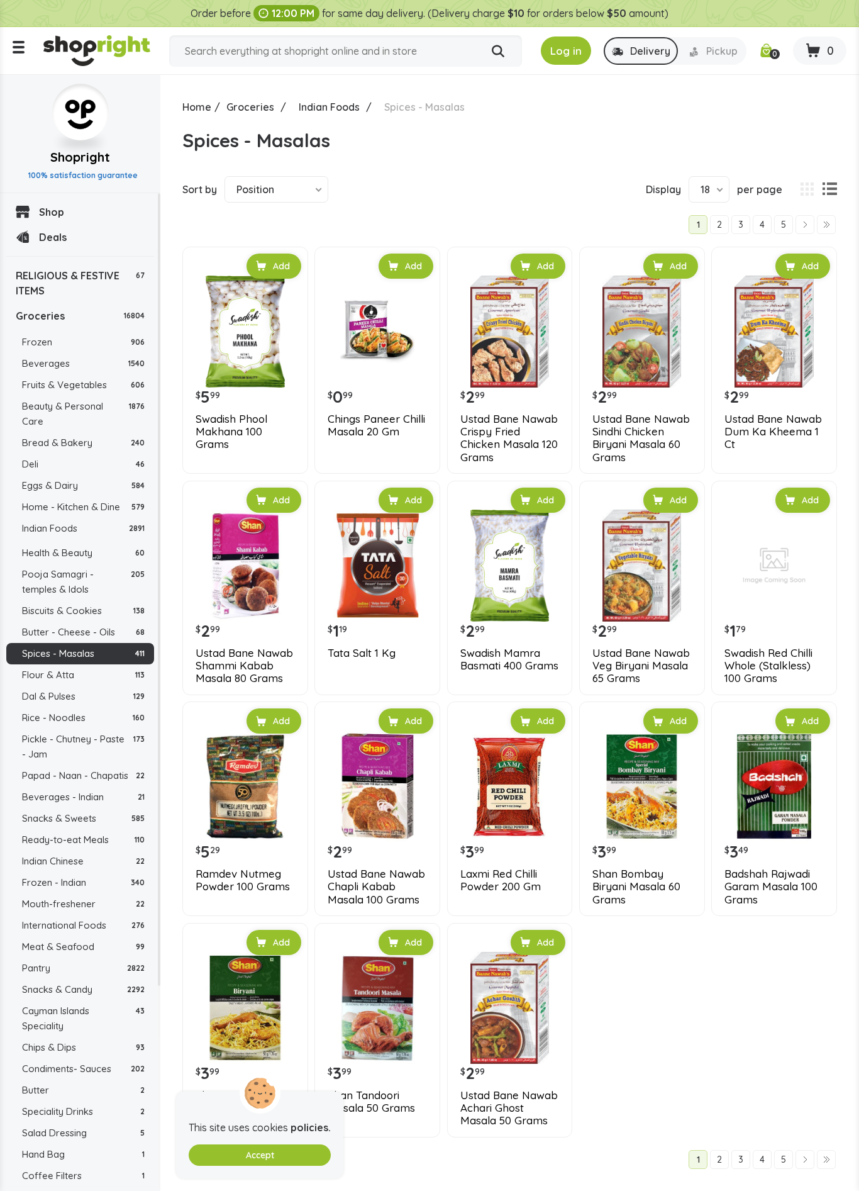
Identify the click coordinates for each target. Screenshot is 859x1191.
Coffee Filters (83, 1176)
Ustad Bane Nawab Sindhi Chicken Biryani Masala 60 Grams (641, 438)
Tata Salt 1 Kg (362, 653)
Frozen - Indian (83, 882)
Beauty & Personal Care (83, 413)
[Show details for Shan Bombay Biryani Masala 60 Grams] (642, 786)
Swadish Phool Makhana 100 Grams (231, 432)
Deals (53, 237)
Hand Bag (83, 1154)
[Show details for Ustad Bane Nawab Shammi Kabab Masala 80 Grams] (245, 566)
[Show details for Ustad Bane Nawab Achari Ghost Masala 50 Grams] (510, 1008)
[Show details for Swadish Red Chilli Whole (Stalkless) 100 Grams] (774, 566)
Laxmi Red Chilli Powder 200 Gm (500, 880)
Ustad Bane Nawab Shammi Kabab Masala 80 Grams (244, 666)
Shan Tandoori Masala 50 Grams (371, 1101)
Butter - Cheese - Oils (83, 632)
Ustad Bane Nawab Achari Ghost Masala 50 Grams (509, 1108)
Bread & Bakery (83, 443)
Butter (83, 1090)
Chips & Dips (83, 1047)
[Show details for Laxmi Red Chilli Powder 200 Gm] (510, 786)
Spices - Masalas (83, 653)
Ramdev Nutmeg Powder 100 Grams (243, 880)
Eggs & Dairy (83, 485)
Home (196, 107)
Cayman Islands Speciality (83, 1018)
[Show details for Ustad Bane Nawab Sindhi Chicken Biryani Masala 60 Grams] (642, 332)
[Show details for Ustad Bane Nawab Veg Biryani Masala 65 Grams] (642, 566)
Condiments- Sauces (83, 1069)
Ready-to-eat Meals (83, 840)
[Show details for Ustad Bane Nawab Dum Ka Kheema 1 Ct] (774, 332)
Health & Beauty (83, 553)
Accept (260, 1155)
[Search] (498, 51)
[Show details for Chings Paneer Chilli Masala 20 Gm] (377, 332)
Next (804, 224)
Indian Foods (83, 528)
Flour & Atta (83, 675)
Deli (83, 464)
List (829, 189)
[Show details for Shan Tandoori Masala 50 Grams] (377, 1008)
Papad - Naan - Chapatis (83, 775)
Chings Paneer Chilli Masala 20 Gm (376, 425)
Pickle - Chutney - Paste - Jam (83, 746)
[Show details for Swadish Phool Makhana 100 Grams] (245, 332)
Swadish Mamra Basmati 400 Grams (509, 659)
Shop (51, 212)
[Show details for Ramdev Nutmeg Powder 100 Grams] (245, 786)
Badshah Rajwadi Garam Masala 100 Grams (770, 887)
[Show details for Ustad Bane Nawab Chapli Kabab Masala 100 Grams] (377, 786)
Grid (806, 189)
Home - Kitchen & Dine (83, 507)
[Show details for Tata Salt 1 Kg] (377, 566)
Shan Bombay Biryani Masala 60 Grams (636, 887)
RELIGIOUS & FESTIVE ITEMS (80, 283)
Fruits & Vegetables (83, 385)
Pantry (83, 968)
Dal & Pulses (83, 696)
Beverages (83, 363)
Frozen (83, 342)
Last (826, 224)
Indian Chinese (83, 861)
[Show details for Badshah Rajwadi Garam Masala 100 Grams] (774, 786)
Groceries (80, 316)
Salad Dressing (83, 1133)
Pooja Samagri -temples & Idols (83, 581)
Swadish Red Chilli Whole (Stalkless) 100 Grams (768, 666)
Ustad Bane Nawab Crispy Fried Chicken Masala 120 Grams (509, 438)
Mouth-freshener (83, 904)
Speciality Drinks (83, 1111)
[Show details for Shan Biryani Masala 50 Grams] (245, 1008)
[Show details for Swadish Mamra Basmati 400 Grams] (510, 566)
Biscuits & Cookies (83, 611)
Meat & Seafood (83, 947)
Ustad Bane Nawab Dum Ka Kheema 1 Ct (773, 432)
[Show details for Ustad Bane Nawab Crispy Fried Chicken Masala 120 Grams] (510, 332)
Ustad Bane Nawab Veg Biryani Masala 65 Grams (641, 666)
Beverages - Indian (83, 797)
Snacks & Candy (83, 989)
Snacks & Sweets (83, 818)
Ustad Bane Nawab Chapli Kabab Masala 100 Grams (376, 887)
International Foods (83, 925)
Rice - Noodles (83, 718)
